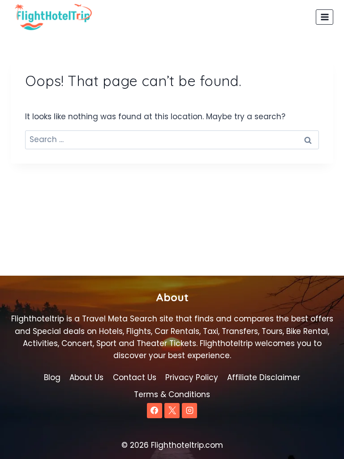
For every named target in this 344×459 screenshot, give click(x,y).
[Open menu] (324, 16)
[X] (172, 410)
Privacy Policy (191, 377)
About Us (86, 377)
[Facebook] (154, 410)
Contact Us (134, 377)
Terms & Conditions (172, 394)
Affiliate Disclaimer (263, 377)
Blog (52, 377)
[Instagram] (189, 410)
